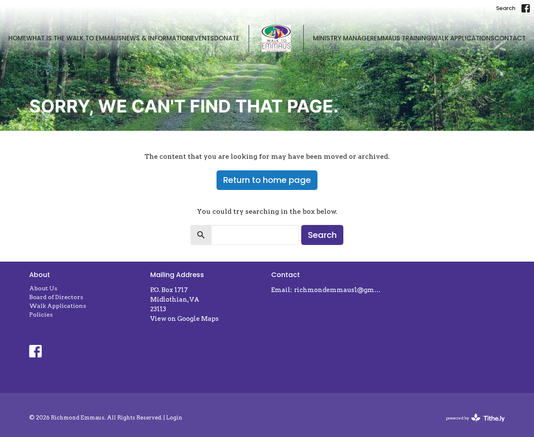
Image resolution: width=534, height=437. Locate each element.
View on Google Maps (184, 318)
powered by (471, 425)
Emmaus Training (402, 38)
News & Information (156, 38)
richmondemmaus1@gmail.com (339, 290)
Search (505, 8)
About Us (43, 288)
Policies (41, 314)
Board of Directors (56, 297)
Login (174, 418)
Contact (510, 38)
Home (17, 38)
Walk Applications (462, 38)
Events (202, 38)
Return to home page (267, 180)
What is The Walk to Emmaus (74, 38)
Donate (226, 38)
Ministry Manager (343, 38)
